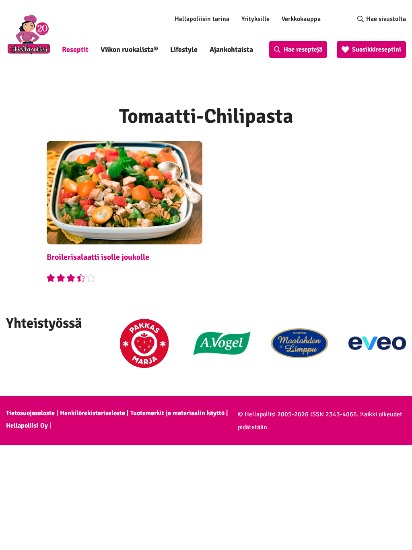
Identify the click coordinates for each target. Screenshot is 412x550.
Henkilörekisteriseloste (92, 413)
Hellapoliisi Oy (27, 426)
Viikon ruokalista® (129, 49)
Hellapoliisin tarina (202, 19)
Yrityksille (255, 19)
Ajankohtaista (231, 49)
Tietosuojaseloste (30, 413)
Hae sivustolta (386, 19)
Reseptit (75, 49)
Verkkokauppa (301, 19)
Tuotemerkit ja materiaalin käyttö (177, 413)
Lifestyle (184, 49)
